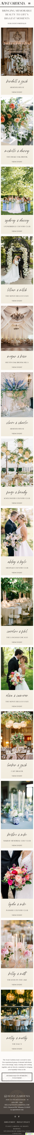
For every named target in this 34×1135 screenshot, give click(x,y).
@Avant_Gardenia (17, 1096)
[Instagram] (15, 1116)
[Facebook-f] (18, 1116)
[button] (29, 3)
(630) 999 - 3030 (17, 1102)
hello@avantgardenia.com (17, 1105)
